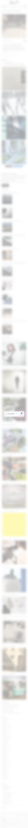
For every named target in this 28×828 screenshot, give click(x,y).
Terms (22, 415)
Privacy (20, 415)
